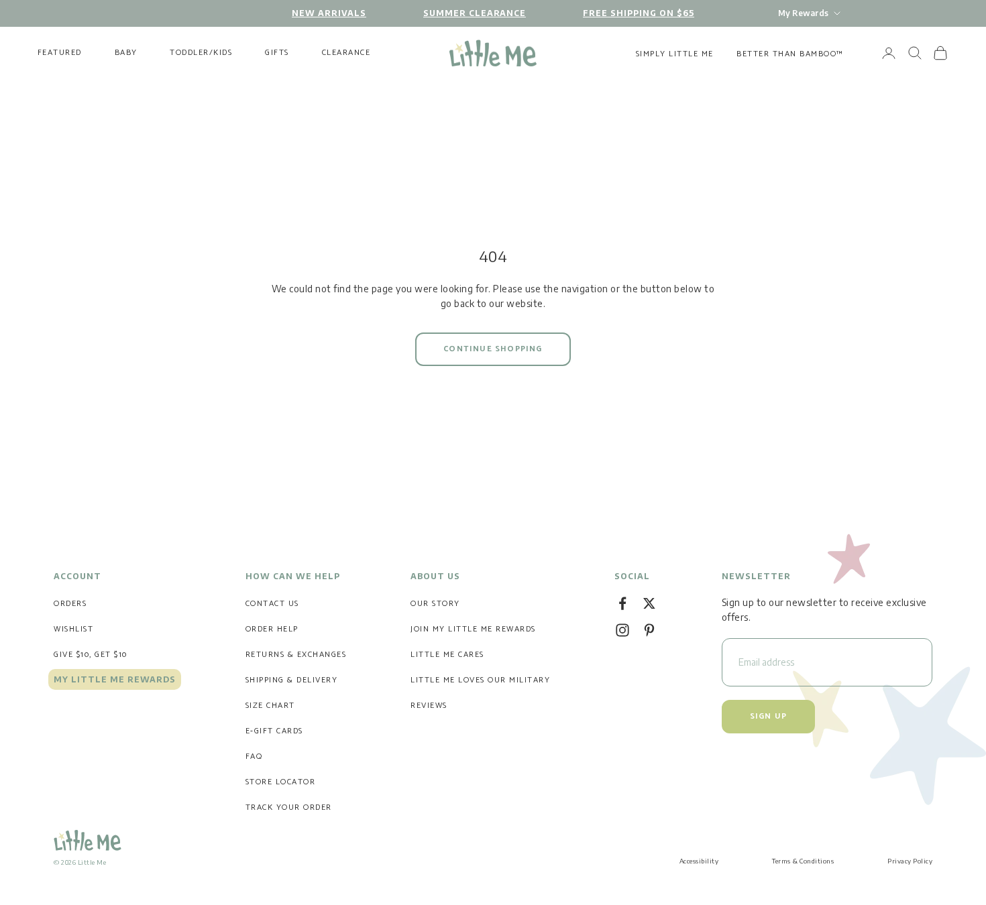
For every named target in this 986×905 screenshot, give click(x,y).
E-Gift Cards (274, 731)
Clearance (346, 53)
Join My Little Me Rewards (473, 629)
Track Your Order (288, 807)
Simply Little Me (675, 54)
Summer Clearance (474, 13)
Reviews (428, 705)
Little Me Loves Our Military (480, 680)
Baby (126, 53)
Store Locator (280, 782)
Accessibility (699, 861)
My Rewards (803, 13)
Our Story (435, 603)
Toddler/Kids (201, 53)
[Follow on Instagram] (622, 630)
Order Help (271, 629)
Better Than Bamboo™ (790, 54)
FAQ (254, 756)
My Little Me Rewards (115, 679)
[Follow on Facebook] (622, 603)
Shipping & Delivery (291, 680)
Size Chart (270, 705)
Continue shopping (492, 349)
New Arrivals (329, 13)
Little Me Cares (447, 654)
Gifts (277, 53)
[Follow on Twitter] (649, 603)
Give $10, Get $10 (90, 654)
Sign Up (768, 716)
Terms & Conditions (803, 861)
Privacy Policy (909, 861)
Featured (60, 53)
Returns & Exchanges (296, 654)
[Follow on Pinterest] (649, 630)
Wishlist (73, 629)
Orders (70, 603)
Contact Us (272, 603)
